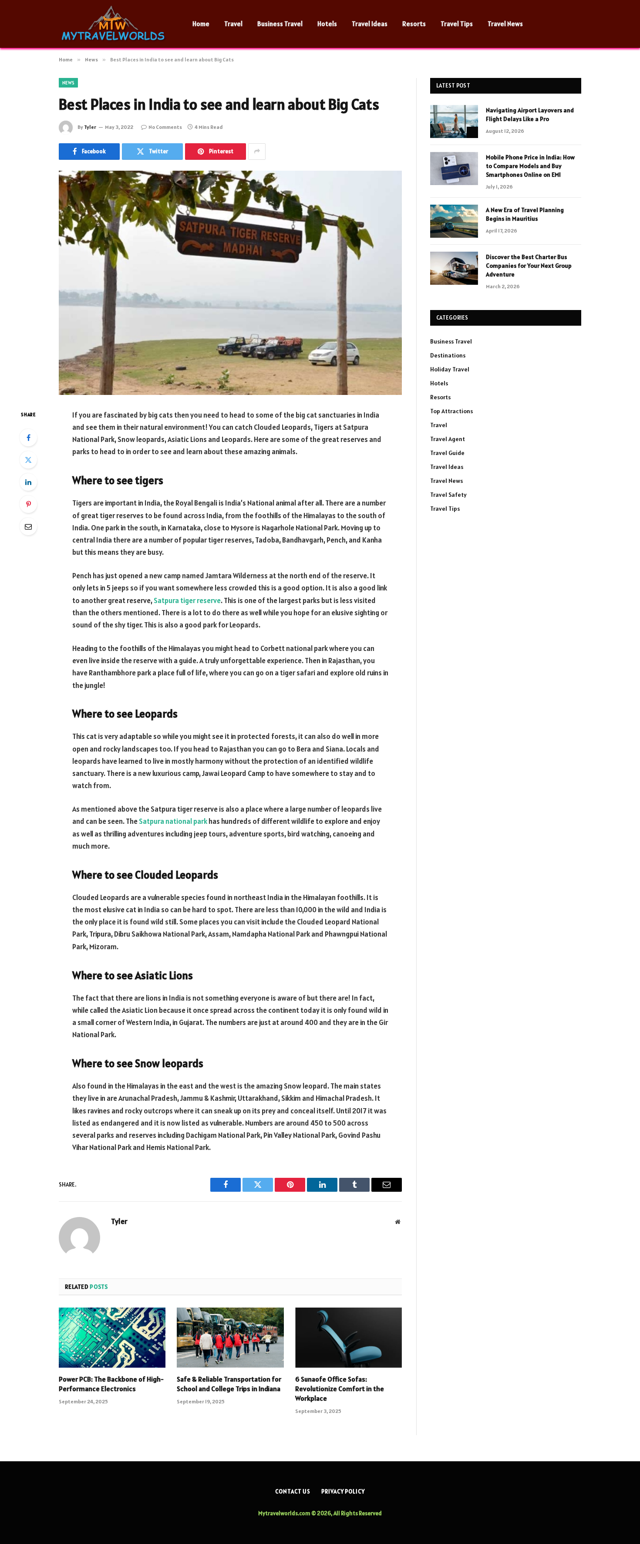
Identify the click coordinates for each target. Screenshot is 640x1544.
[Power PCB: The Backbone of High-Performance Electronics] (112, 1338)
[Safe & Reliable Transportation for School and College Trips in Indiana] (230, 1338)
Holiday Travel (449, 369)
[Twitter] (28, 460)
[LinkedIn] (28, 482)
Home (200, 24)
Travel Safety (448, 495)
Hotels (327, 24)
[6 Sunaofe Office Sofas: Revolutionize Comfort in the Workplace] (348, 1338)
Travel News (505, 24)
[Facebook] (28, 437)
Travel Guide (447, 453)
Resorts (414, 24)
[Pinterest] (28, 504)
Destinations (447, 355)
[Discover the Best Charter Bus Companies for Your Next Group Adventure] (454, 268)
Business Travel (280, 24)
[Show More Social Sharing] (257, 151)
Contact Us (292, 1491)
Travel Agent (447, 439)
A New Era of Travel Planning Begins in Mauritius (525, 214)
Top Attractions (451, 411)
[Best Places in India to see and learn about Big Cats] (230, 283)
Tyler (90, 127)
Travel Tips (457, 24)
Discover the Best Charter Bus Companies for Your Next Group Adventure (529, 265)
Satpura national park (173, 821)
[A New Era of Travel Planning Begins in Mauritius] (454, 221)
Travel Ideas (369, 24)
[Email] (28, 526)
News (68, 83)
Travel (233, 24)
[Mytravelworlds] (114, 24)
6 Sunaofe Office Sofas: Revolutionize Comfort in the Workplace (339, 1388)
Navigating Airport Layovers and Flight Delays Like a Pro (530, 114)
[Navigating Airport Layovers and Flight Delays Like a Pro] (454, 121)
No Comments (165, 127)
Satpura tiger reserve (187, 600)
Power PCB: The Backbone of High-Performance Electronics (111, 1384)
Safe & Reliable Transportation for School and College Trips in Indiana (229, 1384)
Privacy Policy (343, 1491)
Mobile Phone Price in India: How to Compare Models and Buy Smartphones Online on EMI (530, 166)
